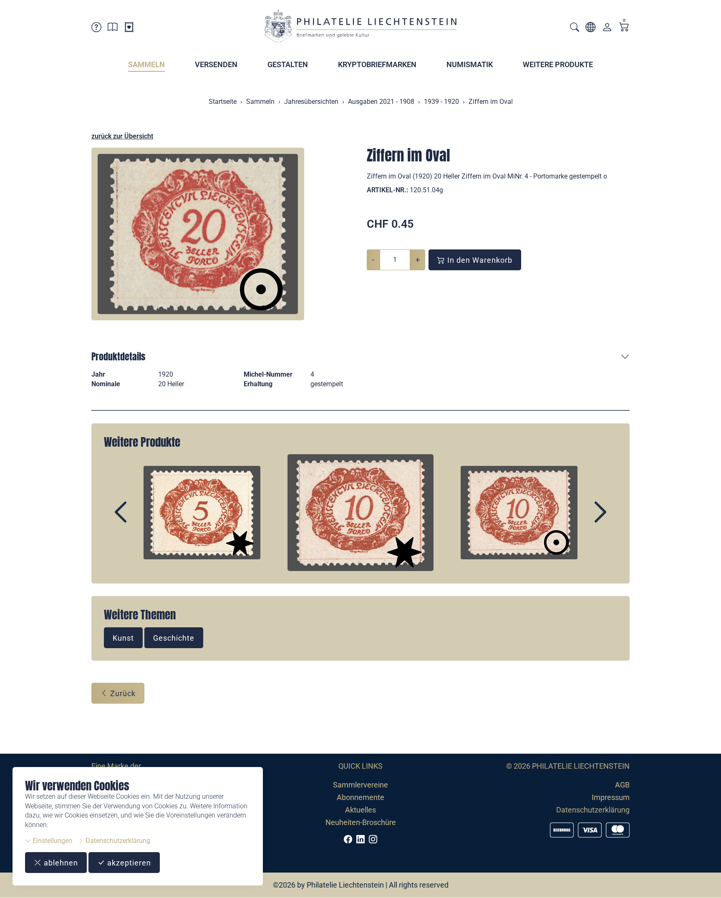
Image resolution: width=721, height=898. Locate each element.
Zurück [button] (122, 693)
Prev (139, 519)
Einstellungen (51, 841)
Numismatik (469, 64)
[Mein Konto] (607, 29)
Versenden (216, 64)
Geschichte (173, 638)
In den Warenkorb (478, 260)
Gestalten (287, 64)
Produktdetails (118, 356)
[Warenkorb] (624, 28)
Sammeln (146, 64)
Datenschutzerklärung (117, 841)
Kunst (123, 638)
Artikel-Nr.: (387, 190)
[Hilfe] (96, 29)
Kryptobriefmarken (377, 64)
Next (581, 519)
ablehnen (60, 862)
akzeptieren (128, 862)
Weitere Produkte (558, 64)
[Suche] (574, 28)
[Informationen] (113, 29)
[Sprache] (590, 29)
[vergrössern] (198, 234)
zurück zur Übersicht (122, 136)
